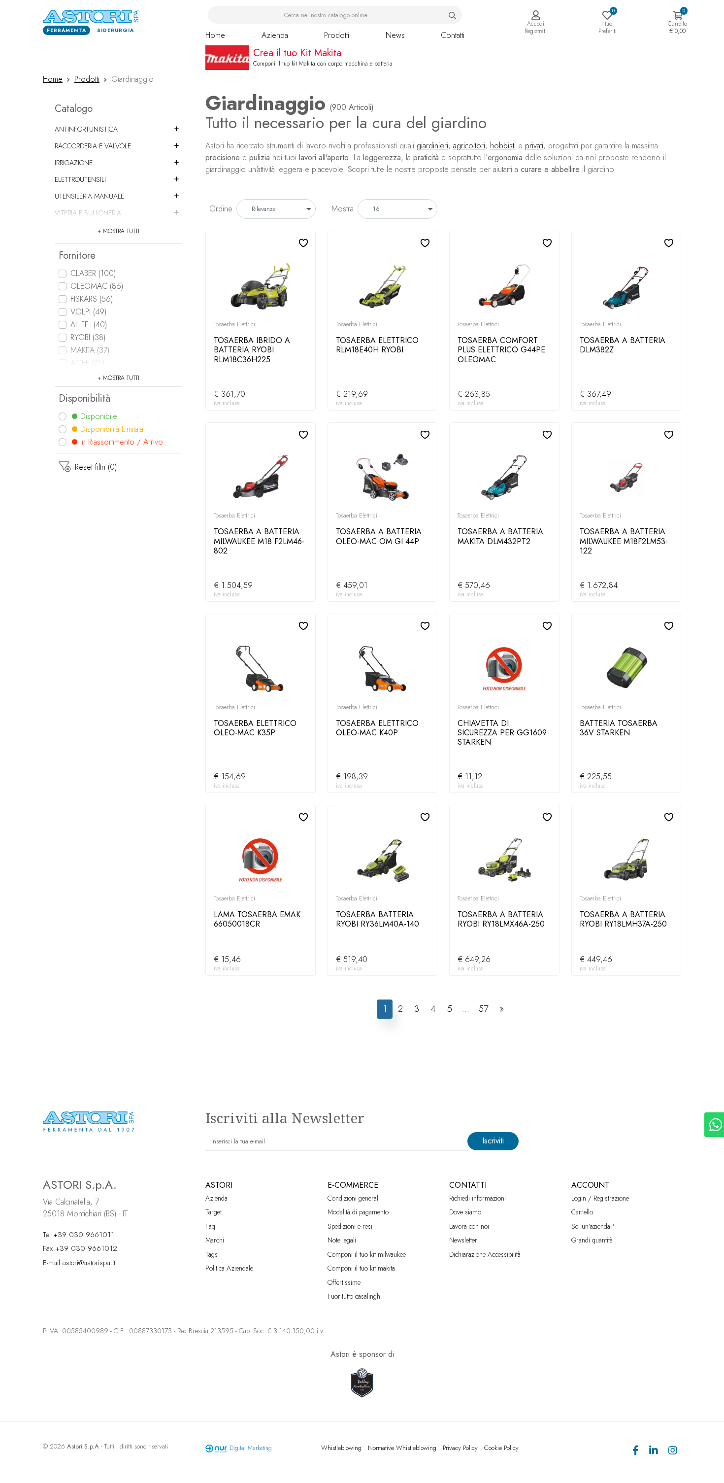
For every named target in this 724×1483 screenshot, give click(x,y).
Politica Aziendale (229, 1268)
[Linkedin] (653, 1451)
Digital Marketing (251, 1448)
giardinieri (432, 145)
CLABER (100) (93, 273)
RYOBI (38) (87, 337)
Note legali (342, 1240)
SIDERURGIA (115, 30)
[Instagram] (672, 1451)
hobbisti (503, 145)
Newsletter (463, 1240)
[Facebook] (635, 1451)
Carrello (582, 1212)
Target (213, 1212)
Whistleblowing (341, 1447)
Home (215, 35)
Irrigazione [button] (74, 163)
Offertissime (344, 1282)
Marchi (214, 1240)
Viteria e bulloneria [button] (88, 213)
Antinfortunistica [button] (86, 129)
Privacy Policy (460, 1447)
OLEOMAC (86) (96, 286)
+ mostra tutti (118, 231)
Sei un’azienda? (592, 1226)
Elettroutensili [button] (80, 179)
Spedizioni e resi (350, 1226)
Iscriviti (493, 1140)
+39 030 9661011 (83, 1234)
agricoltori (469, 145)
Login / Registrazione (600, 1198)
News (395, 35)
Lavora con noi (469, 1226)
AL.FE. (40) (88, 324)
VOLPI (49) (88, 311)
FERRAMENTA (66, 30)
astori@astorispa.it (89, 1262)
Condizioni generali (354, 1198)
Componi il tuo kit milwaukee (367, 1254)
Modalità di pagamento (358, 1212)
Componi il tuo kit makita (361, 1268)
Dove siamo (465, 1212)
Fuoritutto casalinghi (355, 1296)
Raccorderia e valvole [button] (93, 146)
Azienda (275, 35)
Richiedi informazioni (477, 1198)
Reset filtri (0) (96, 467)
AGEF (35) (87, 363)
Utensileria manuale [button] (89, 196)
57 (483, 1008)
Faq (210, 1226)
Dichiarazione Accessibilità (485, 1254)
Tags (211, 1254)
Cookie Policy (501, 1447)
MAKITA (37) (89, 350)
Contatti (452, 35)
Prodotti (336, 35)
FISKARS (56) (91, 299)
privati (534, 145)
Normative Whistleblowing (402, 1447)
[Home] (92, 16)
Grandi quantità (592, 1240)
